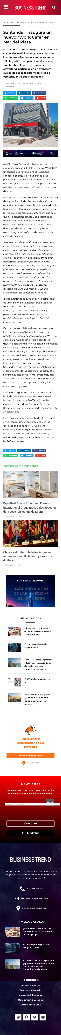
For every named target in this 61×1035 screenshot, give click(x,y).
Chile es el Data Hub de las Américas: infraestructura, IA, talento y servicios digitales (27, 556)
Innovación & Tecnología (30, 995)
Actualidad (11, 22)
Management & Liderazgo (30, 1000)
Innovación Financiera (37, 22)
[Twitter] (34, 1017)
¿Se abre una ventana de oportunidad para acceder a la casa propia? (37, 631)
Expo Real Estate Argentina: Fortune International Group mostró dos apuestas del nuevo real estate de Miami (29, 507)
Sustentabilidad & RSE (30, 1005)
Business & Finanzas (30, 985)
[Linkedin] (43, 1017)
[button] (53, 7)
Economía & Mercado (30, 990)
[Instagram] (18, 1017)
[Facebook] (26, 1017)
